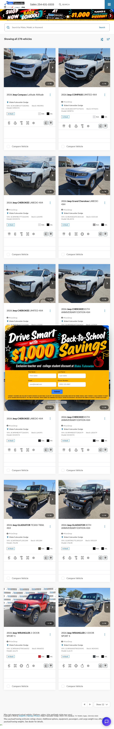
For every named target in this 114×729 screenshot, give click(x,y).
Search (102, 27)
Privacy (37, 716)
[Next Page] (90, 704)
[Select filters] (102, 39)
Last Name (62, 372)
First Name (32, 372)
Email (30, 380)
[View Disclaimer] (33, 123)
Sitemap (30, 716)
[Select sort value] (107, 39)
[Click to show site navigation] (109, 4)
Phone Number (63, 380)
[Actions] (50, 94)
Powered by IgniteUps (57, 402)
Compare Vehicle (20, 146)
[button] (53, 67)
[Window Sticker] (51, 123)
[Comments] (46, 123)
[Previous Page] (84, 704)
